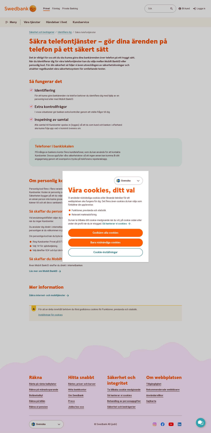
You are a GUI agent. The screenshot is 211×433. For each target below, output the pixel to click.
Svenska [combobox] (125, 180)
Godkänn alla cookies (105, 233)
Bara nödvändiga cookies (105, 242)
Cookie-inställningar (105, 252)
